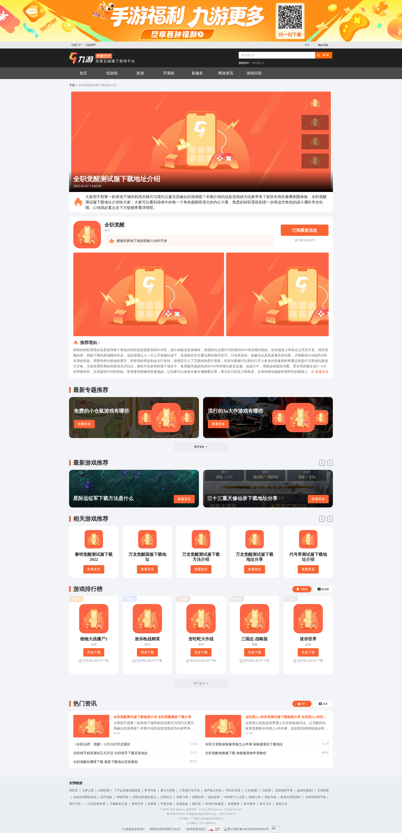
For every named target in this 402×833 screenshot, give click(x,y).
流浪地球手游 (284, 790)
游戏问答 (254, 73)
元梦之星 (88, 790)
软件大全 (265, 803)
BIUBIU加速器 (214, 803)
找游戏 (111, 73)
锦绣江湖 (254, 797)
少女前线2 (251, 790)
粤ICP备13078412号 (177, 814)
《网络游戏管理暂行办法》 (165, 829)
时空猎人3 (258, 62)
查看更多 (84, 424)
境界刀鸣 (182, 797)
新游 (140, 73)
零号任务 (150, 790)
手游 (72, 85)
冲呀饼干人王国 (234, 797)
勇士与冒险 (167, 790)
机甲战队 (107, 797)
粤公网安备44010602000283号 (248, 829)
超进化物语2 (305, 790)
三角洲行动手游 (189, 790)
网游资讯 (225, 73)
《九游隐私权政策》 (133, 829)
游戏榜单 (234, 803)
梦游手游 (137, 803)
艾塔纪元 (166, 797)
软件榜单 (249, 803)
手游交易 (166, 803)
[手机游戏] (102, 58)
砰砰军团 (123, 797)
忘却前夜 (323, 790)
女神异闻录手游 (315, 797)
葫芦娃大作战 (213, 790)
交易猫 (151, 803)
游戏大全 (281, 803)
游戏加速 (182, 803)
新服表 (197, 73)
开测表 (168, 73)
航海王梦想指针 (291, 797)
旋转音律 (214, 797)
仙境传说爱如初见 (85, 797)
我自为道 (270, 797)
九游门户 (76, 44)
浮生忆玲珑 (233, 790)
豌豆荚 (196, 803)
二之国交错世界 (95, 803)
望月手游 (75, 803)
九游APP (91, 44)
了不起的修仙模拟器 (127, 790)
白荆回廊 (104, 790)
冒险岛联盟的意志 (144, 797)
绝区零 (73, 790)
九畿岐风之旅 (118, 803)
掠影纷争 (198, 797)
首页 (83, 73)
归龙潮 (266, 790)
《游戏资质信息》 (195, 829)
